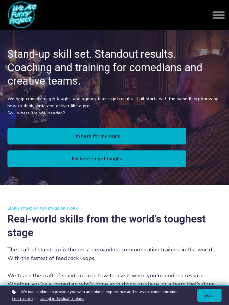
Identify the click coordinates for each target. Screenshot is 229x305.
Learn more (22, 298)
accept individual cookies (62, 298)
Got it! (209, 295)
